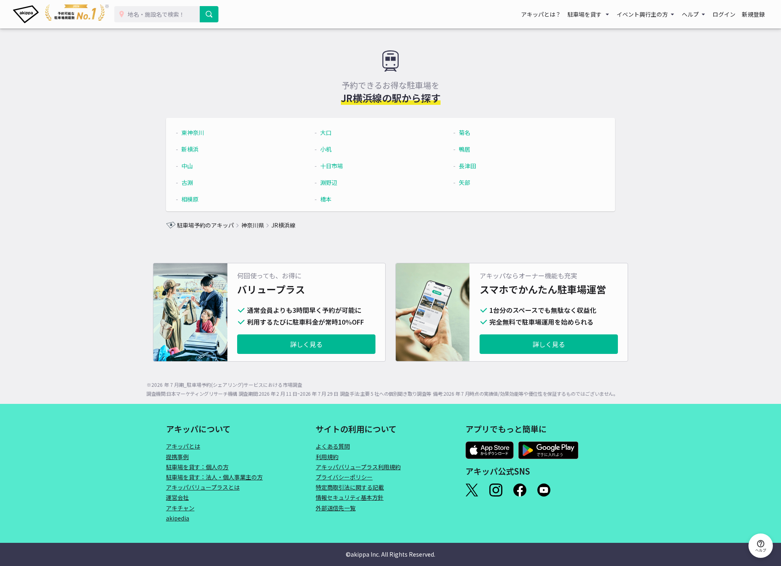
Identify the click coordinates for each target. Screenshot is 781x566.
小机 (326, 149)
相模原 (190, 199)
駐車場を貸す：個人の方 (197, 467)
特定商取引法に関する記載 (350, 487)
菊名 (464, 132)
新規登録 (753, 14)
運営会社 (177, 497)
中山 (187, 166)
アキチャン (180, 508)
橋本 (326, 199)
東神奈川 (192, 132)
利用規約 (327, 457)
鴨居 (464, 149)
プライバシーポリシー (344, 477)
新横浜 (190, 149)
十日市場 (331, 166)
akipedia (177, 518)
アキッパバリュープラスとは (203, 487)
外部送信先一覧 (336, 508)
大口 (326, 132)
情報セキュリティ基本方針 (350, 497)
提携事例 (177, 457)
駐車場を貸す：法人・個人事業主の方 (214, 477)
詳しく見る (306, 344)
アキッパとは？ (541, 14)
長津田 (467, 166)
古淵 (187, 182)
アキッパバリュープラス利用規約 (358, 467)
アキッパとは (183, 446)
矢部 (464, 182)
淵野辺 (328, 182)
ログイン (724, 14)
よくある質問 (333, 446)
